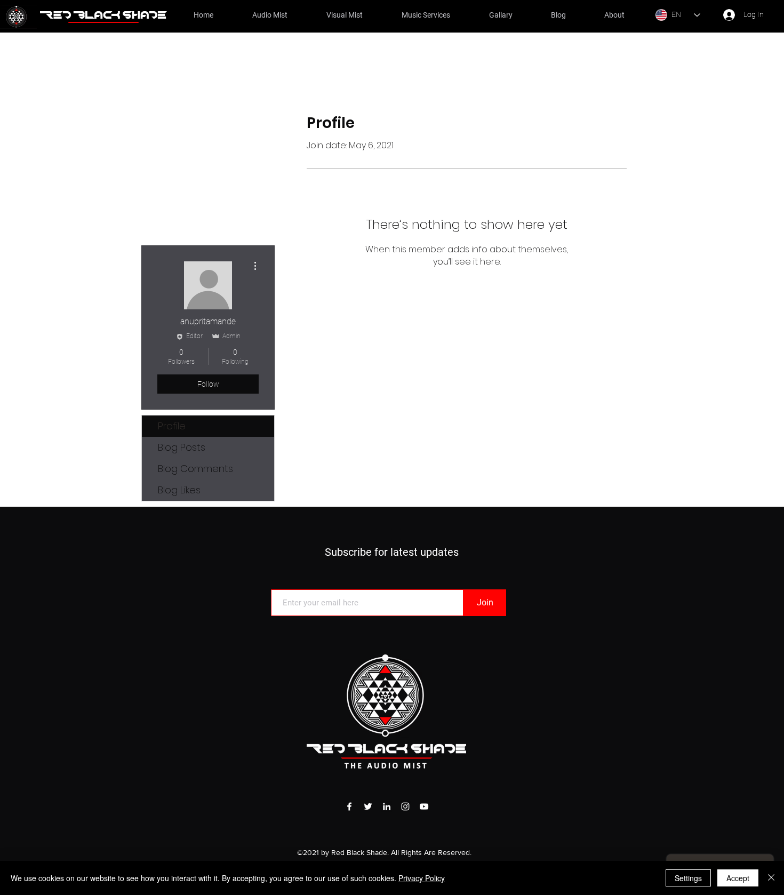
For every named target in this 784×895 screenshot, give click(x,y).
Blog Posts (181, 447)
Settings (688, 878)
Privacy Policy (421, 878)
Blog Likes (179, 490)
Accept (737, 878)
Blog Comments (195, 468)
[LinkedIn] (386, 806)
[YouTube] (424, 806)
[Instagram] (405, 806)
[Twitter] (368, 806)
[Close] (771, 877)
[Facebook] (349, 806)
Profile (172, 426)
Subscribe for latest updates (392, 552)
